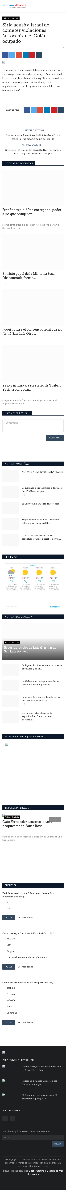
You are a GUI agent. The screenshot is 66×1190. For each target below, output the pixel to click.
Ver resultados (25, 917)
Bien (9, 944)
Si (7, 901)
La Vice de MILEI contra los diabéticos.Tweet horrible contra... (41, 537)
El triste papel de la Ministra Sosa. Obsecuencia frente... (28, 276)
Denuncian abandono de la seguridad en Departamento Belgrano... (37, 716)
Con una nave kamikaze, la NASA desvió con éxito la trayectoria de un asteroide (33, 137)
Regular (11, 951)
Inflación (11, 1000)
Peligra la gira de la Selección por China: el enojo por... (39, 1083)
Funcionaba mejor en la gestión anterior (27, 957)
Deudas (11, 994)
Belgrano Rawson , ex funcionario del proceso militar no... (41, 699)
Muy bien (11, 938)
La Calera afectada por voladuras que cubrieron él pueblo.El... (40, 683)
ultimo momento (11, 18)
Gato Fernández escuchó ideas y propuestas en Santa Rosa (27, 824)
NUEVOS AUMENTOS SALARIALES (42, 472)
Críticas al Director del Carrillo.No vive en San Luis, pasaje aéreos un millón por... (33, 152)
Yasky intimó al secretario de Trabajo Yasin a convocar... (32, 387)
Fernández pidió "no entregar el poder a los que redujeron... (32, 212)
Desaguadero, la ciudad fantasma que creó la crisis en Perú (41, 1068)
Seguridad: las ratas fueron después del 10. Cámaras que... (42, 489)
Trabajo (11, 987)
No (8, 908)
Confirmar (54, 437)
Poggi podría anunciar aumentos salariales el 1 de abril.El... (40, 521)
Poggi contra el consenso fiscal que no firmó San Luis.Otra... (32, 332)
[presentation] (52, 819)
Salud (9, 1006)
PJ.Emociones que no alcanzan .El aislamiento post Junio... (39, 1097)
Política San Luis (12, 642)
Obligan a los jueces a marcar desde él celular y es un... (42, 667)
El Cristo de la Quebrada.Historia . (41, 503)
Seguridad (12, 1012)
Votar (9, 917)
